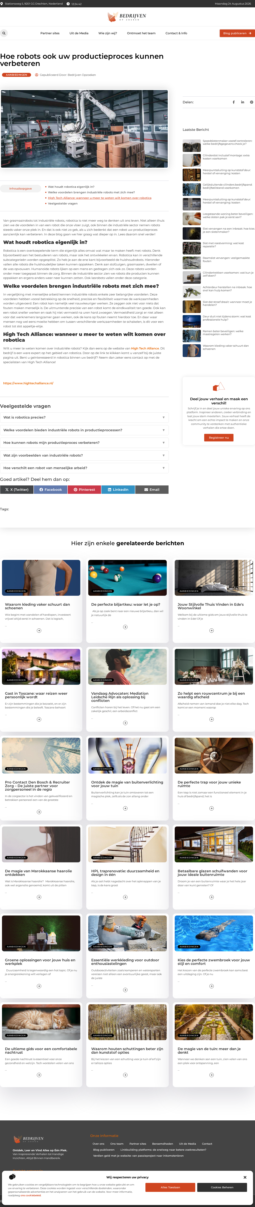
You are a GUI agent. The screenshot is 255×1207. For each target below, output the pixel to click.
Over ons (98, 1143)
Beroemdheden (162, 1143)
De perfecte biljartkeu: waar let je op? (125, 604)
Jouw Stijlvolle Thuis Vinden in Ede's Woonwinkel (211, 606)
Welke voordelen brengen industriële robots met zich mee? (91, 192)
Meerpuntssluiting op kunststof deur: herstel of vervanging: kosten (227, 171)
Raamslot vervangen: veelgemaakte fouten (226, 259)
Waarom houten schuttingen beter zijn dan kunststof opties (127, 1051)
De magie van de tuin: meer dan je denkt (209, 1051)
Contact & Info (176, 33)
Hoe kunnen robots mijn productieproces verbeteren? (84, 443)
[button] (245, 1177)
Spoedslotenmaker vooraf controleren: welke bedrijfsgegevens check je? (227, 142)
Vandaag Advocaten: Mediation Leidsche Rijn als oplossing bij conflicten (119, 697)
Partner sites (50, 33)
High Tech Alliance (145, 348)
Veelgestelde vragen (63, 203)
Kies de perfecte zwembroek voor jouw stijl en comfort (214, 962)
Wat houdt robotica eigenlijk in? (71, 187)
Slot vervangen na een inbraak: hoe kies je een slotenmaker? (228, 230)
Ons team (117, 1143)
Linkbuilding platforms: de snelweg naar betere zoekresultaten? (163, 1149)
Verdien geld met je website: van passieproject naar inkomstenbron (138, 1155)
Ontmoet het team (141, 33)
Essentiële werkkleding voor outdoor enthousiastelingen (125, 962)
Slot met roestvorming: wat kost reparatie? (223, 245)
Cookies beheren (222, 1187)
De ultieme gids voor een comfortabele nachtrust (41, 1051)
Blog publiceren (104, 1149)
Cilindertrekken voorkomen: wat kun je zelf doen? (228, 274)
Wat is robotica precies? (84, 417)
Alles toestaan (170, 1187)
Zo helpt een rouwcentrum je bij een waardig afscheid (211, 695)
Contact (207, 1143)
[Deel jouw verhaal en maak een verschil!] (219, 386)
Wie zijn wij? (107, 33)
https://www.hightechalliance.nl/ (28, 383)
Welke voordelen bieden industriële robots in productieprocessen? (84, 430)
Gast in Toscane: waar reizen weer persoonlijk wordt (36, 695)
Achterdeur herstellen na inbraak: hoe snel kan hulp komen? (227, 289)
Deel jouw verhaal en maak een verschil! (219, 401)
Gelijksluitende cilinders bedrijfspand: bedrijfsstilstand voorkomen (227, 186)
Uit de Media (79, 33)
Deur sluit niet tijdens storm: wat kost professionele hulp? (227, 318)
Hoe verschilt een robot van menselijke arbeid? (84, 468)
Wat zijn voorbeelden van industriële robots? (84, 455)
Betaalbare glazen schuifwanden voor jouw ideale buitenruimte (212, 873)
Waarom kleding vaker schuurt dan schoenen (226, 347)
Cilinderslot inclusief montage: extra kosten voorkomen (226, 157)
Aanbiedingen (16, 74)
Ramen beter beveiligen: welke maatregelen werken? (223, 333)
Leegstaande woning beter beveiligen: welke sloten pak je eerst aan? (228, 215)
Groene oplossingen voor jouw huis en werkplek (40, 962)
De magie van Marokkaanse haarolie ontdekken (38, 873)
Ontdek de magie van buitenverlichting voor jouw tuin (127, 784)
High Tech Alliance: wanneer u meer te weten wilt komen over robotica (99, 198)
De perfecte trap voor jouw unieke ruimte (209, 784)
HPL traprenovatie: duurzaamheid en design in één (125, 873)
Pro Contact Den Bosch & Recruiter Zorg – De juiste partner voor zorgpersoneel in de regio (37, 786)
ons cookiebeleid (31, 1195)
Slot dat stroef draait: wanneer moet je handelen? (227, 303)
